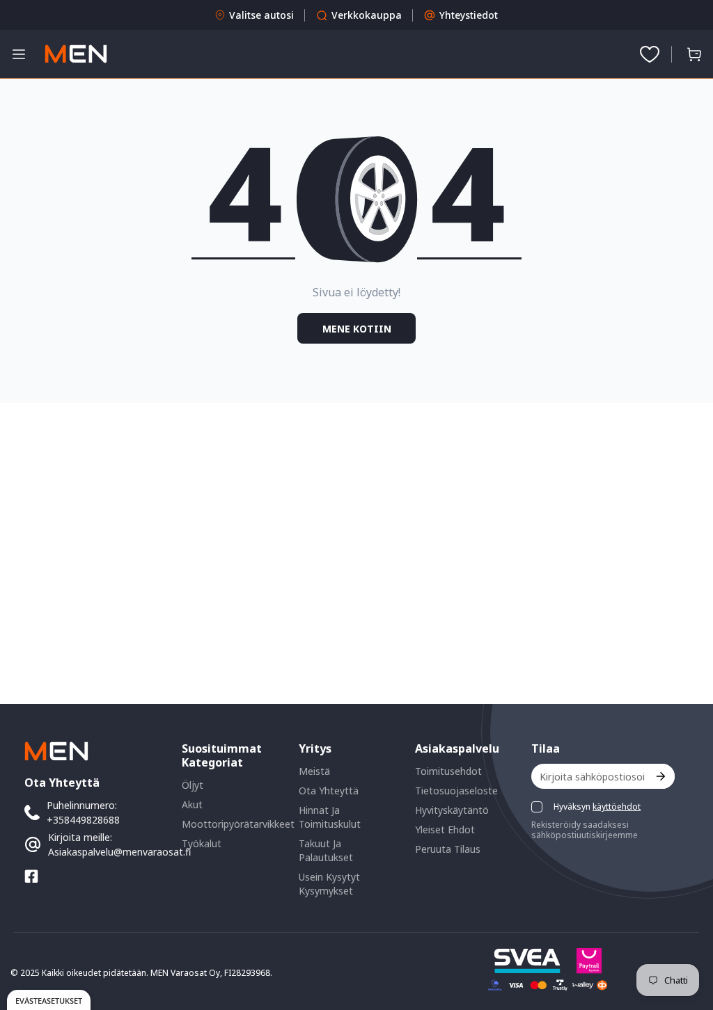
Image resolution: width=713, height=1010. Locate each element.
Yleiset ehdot (445, 829)
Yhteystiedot (468, 15)
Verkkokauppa (366, 15)
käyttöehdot (617, 806)
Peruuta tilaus (447, 849)
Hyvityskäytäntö (452, 810)
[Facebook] (31, 876)
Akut (192, 804)
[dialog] (49, 1000)
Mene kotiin (356, 328)
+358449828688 (83, 819)
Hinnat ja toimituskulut (330, 817)
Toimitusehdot (448, 771)
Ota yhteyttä (329, 790)
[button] (694, 54)
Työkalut (201, 843)
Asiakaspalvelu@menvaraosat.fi (119, 851)
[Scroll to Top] (686, 934)
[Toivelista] (649, 54)
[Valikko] (18, 54)
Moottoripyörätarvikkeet (238, 824)
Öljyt (192, 785)
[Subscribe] (660, 776)
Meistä (314, 771)
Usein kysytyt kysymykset (329, 883)
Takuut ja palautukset (326, 850)
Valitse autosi (261, 15)
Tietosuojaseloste (456, 790)
